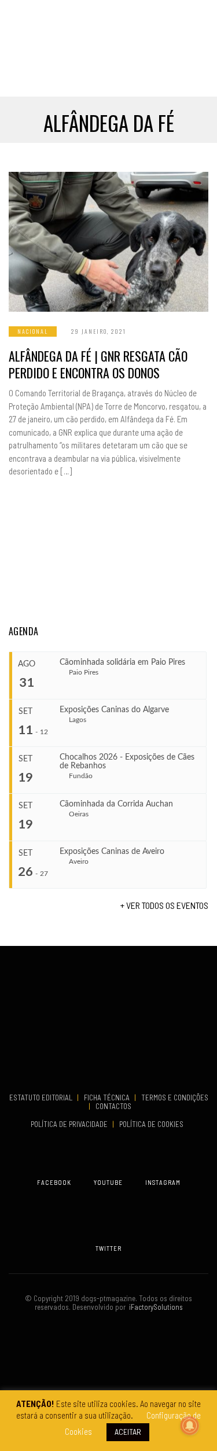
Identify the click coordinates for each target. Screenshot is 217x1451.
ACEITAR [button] (128, 1432)
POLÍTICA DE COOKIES (153, 1124)
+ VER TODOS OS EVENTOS (164, 905)
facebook (54, 1182)
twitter (108, 1248)
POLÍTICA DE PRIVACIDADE (70, 1124)
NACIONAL (32, 331)
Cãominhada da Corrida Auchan (116, 804)
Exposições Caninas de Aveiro (112, 852)
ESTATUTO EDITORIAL (41, 1097)
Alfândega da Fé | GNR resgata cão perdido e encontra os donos (98, 364)
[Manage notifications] (190, 1425)
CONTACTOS (113, 1106)
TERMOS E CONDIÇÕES (174, 1097)
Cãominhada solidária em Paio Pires (122, 662)
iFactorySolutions (154, 1307)
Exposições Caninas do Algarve (114, 710)
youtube (108, 1182)
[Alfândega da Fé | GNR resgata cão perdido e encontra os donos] (108, 242)
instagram (163, 1182)
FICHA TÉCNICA (107, 1097)
